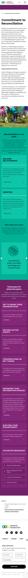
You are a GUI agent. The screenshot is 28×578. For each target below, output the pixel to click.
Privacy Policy (16, 574)
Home (2, 13)
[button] (19, 2)
